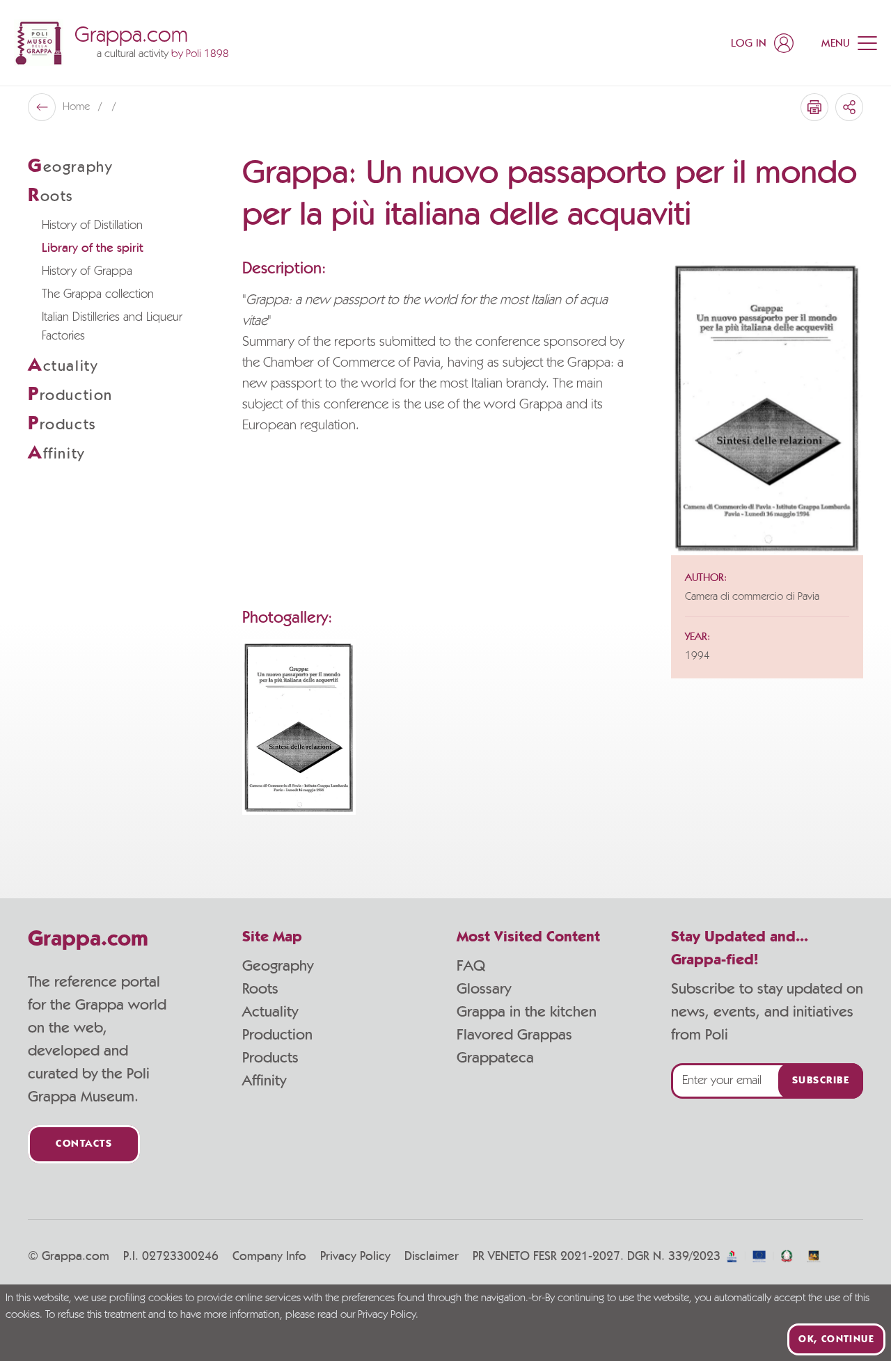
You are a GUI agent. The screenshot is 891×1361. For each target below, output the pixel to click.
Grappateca (495, 1057)
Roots (260, 988)
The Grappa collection (98, 294)
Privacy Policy (355, 1256)
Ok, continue (836, 1339)
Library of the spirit (92, 248)
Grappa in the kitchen (527, 1011)
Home (78, 107)
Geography (277, 965)
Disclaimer (431, 1256)
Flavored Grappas (514, 1034)
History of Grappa (87, 271)
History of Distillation (92, 225)
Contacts (84, 1144)
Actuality (270, 1011)
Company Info (269, 1256)
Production (277, 1034)
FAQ (471, 965)
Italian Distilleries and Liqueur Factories (112, 326)
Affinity (264, 1080)
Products (270, 1057)
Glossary (484, 988)
